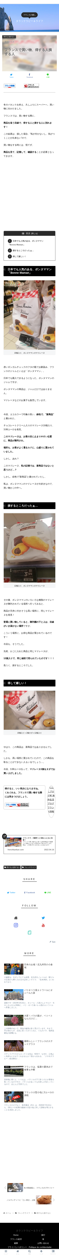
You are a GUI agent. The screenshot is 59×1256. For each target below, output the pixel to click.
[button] (53, 605)
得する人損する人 (13, 867)
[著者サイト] (16, 918)
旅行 (43, 1235)
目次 (28, 233)
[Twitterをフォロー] (43, 918)
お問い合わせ (43, 1243)
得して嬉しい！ (19, 256)
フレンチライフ (30, 867)
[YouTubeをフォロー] (43, 925)
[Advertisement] (29, 198)
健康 (16, 1243)
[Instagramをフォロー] (16, 925)
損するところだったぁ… (23, 250)
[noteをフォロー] (29, 932)
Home (16, 1235)
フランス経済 (16, 1239)
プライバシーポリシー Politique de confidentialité (29, 1247)
